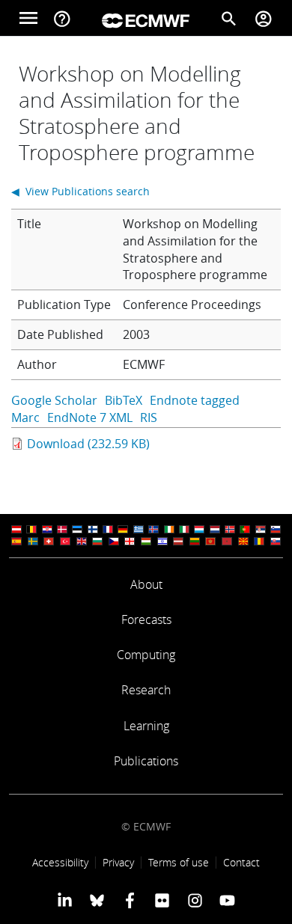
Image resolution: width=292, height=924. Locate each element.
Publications (146, 761)
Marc (25, 417)
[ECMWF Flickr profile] (162, 900)
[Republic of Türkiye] (65, 541)
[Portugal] (245, 529)
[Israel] (162, 541)
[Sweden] (33, 541)
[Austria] (16, 529)
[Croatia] (47, 529)
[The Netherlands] (215, 529)
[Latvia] (178, 541)
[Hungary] (146, 541)
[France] (108, 529)
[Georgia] (129, 541)
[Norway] (230, 529)
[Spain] (16, 541)
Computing (146, 654)
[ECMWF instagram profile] (194, 900)
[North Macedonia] (243, 541)
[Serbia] (260, 529)
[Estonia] (77, 529)
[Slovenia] (275, 529)
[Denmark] (62, 529)
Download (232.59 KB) (88, 443)
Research (146, 690)
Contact (241, 862)
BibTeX (123, 400)
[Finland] (93, 529)
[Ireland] (169, 529)
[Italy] (184, 529)
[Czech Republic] (114, 541)
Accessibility (60, 862)
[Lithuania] (194, 541)
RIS (148, 417)
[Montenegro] (210, 541)
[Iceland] (153, 529)
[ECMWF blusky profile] (97, 900)
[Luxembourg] (199, 529)
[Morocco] (227, 541)
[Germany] (123, 529)
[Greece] (138, 529)
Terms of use (178, 862)
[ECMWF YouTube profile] (227, 900)
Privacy (118, 862)
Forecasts (146, 619)
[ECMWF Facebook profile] (130, 900)
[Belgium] (31, 529)
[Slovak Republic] (275, 541)
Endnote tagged (195, 400)
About (146, 584)
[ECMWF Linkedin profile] (65, 900)
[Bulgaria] (97, 541)
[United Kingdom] (81, 541)
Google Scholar (54, 400)
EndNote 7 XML (90, 417)
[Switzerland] (48, 541)
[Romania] (259, 541)
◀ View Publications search (80, 191)
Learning (146, 726)
